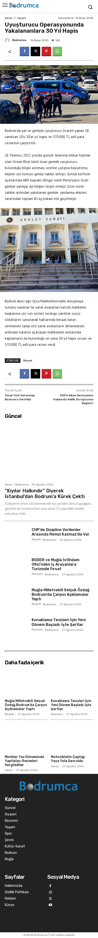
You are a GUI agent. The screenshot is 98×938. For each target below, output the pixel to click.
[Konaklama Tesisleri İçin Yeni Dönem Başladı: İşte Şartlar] (16, 629)
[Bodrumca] (8, 40)
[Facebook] (24, 51)
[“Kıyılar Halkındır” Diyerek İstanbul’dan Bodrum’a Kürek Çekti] (49, 451)
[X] (35, 51)
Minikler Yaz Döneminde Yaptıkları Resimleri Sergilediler (24, 761)
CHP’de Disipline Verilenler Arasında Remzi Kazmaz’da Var (60, 531)
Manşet (27, 360)
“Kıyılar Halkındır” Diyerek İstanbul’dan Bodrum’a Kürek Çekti (45, 493)
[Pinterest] (46, 51)
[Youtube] (50, 905)
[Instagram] (50, 892)
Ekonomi (37, 574)
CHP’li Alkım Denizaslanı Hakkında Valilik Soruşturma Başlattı (73, 399)
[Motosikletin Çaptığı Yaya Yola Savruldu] (72, 738)
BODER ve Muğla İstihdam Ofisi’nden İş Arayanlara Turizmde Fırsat (55, 564)
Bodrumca (19, 40)
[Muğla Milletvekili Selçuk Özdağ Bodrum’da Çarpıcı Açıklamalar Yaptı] (16, 599)
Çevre (8, 484)
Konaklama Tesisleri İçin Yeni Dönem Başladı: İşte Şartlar (59, 622)
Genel (8, 18)
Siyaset (36, 539)
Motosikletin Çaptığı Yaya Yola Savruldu (68, 759)
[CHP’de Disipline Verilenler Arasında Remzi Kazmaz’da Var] (16, 538)
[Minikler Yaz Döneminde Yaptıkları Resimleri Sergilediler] (26, 738)
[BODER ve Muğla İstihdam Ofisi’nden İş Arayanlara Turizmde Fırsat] (16, 569)
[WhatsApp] (57, 51)
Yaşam (21, 18)
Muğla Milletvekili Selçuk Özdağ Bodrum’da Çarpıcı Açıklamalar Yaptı (60, 594)
